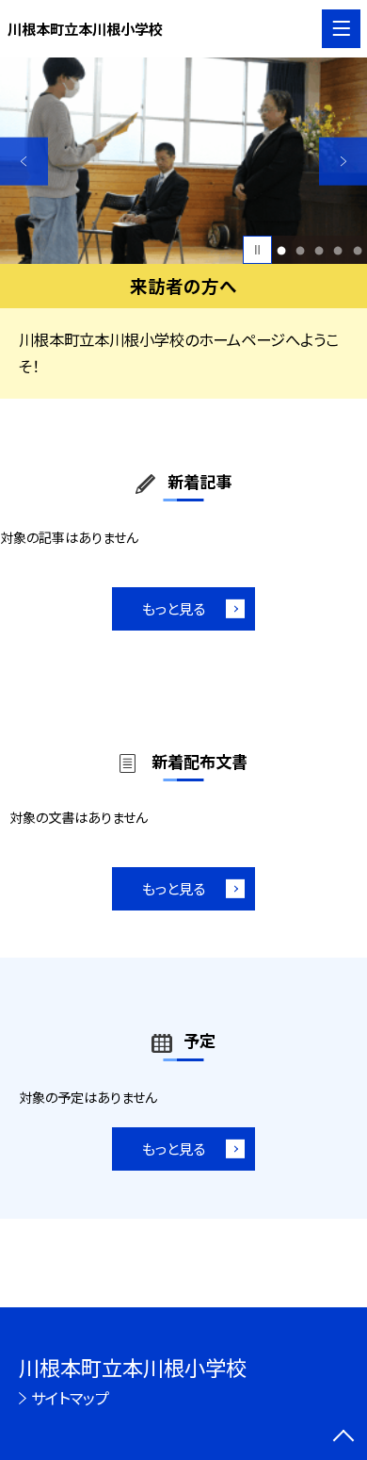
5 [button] (357, 249)
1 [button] (282, 249)
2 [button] (300, 249)
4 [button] (338, 249)
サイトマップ (70, 1397)
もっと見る (173, 608)
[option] (183, 160)
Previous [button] (24, 162)
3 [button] (319, 249)
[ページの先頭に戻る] (343, 1437)
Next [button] (343, 162)
